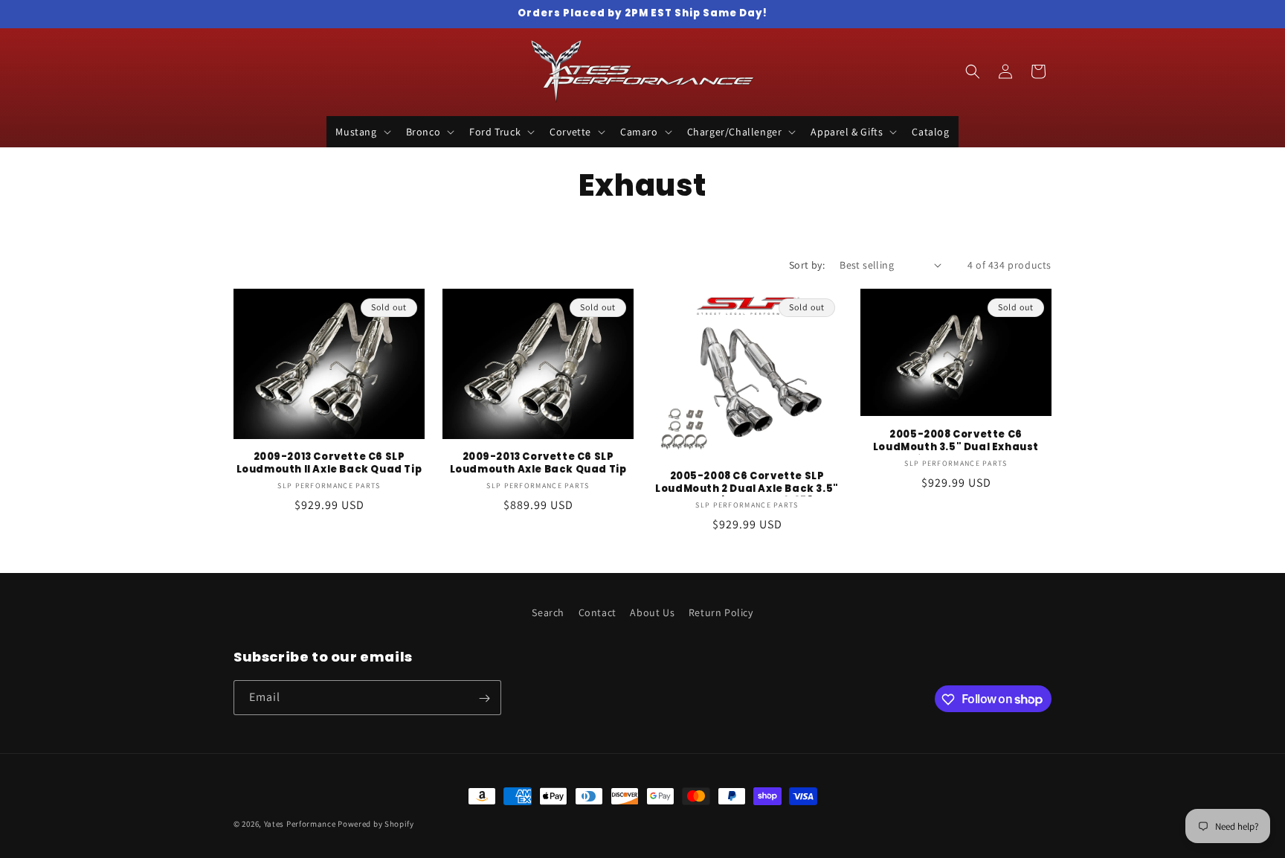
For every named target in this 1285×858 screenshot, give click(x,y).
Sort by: (807, 265)
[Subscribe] (484, 698)
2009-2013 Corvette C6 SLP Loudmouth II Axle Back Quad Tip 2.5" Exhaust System (329, 464)
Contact (597, 612)
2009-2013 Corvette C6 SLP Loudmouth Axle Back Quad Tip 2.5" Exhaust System (538, 464)
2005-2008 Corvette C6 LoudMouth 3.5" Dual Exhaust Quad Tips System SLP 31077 (956, 442)
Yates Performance (300, 824)
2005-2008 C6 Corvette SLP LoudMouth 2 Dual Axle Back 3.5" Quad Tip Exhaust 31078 (747, 483)
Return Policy (721, 612)
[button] (361, 131)
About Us (652, 612)
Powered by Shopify (376, 824)
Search (548, 612)
